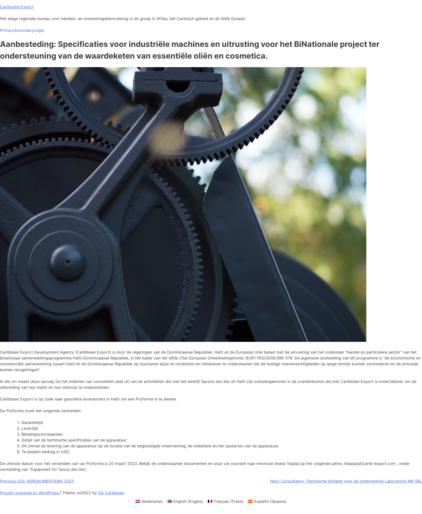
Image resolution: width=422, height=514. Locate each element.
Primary (7, 30)
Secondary (24, 30)
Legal (39, 30)
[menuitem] (149, 501)
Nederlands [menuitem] (152, 501)
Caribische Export (16, 6)
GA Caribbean (111, 492)
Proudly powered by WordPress (30, 492)
